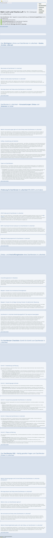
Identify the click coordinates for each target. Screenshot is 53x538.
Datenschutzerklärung (8, 536)
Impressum (2, 536)
